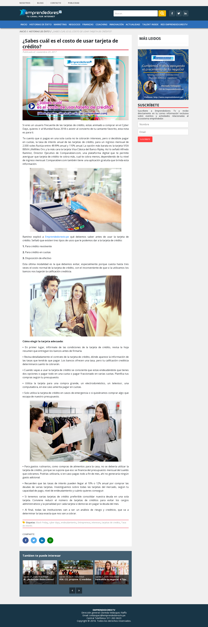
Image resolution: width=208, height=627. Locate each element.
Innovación (116, 24)
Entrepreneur (84, 522)
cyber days (54, 522)
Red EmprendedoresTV (174, 24)
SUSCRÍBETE (145, 139)
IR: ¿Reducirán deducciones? (38, 579)
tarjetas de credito (111, 522)
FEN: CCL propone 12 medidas (75, 579)
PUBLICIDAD (73, 3)
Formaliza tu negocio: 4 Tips (110, 579)
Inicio (24, 24)
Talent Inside (150, 24)
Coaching (101, 24)
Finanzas (87, 24)
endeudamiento (68, 522)
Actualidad (133, 24)
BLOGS (40, 3)
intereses (96, 522)
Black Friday (42, 522)
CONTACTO (55, 3)
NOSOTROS (24, 3)
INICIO (22, 31)
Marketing (60, 24)
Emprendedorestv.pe (57, 236)
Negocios (74, 24)
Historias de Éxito (40, 24)
